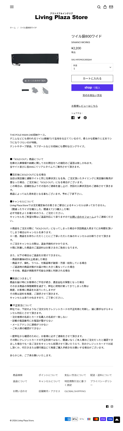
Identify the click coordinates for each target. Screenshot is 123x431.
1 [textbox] (74, 68)
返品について (20, 381)
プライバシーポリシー (101, 383)
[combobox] (92, 67)
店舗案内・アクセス (49, 391)
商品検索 (17, 375)
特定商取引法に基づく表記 (75, 383)
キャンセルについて (49, 381)
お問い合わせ (20, 391)
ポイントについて (48, 375)
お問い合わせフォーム (82, 216)
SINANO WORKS (80, 42)
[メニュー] (12, 7)
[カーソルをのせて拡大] (35, 58)
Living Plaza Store (25, 420)
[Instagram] (110, 406)
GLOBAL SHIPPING (75, 391)
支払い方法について (75, 375)
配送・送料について (101, 375)
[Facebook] (106, 406)
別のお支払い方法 (92, 95)
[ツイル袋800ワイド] (26, 90)
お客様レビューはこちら (84, 105)
